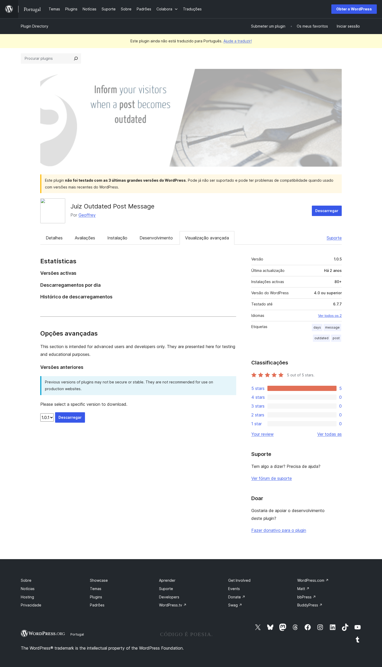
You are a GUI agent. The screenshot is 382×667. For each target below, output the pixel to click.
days (317, 327)
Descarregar (326, 210)
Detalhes (54, 237)
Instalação (117, 237)
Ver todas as (329, 434)
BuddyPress (309, 605)
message (332, 327)
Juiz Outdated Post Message (112, 206)
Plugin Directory (34, 26)
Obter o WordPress (354, 9)
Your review (262, 434)
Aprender (167, 580)
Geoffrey (87, 215)
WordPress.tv (173, 605)
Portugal (77, 634)
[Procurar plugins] (76, 58)
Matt (303, 588)
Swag (235, 605)
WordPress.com (313, 580)
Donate (236, 597)
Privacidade (31, 605)
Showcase (99, 580)
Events (234, 588)
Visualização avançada (207, 237)
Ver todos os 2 (330, 315)
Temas (95, 588)
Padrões (97, 605)
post (336, 338)
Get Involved (239, 580)
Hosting (27, 597)
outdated (321, 338)
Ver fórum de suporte (271, 478)
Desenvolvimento (156, 237)
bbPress (306, 597)
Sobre (26, 580)
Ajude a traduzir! (237, 41)
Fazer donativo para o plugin (278, 530)
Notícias (28, 588)
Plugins (96, 597)
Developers (169, 597)
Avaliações (85, 237)
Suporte (334, 237)
